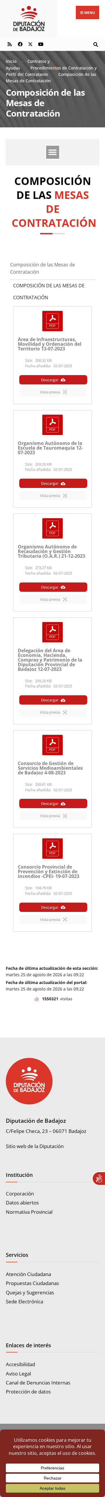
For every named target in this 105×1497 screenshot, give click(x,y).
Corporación (20, 1193)
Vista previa (50, 392)
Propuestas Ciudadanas (32, 1283)
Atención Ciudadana (28, 1274)
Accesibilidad (20, 1364)
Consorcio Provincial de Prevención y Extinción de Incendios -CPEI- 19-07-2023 (48, 871)
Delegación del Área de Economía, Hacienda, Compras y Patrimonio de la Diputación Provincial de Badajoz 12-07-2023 (50, 659)
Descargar (49, 379)
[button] (52, 152)
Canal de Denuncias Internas (38, 1382)
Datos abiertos (22, 1202)
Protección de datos (28, 1391)
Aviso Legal (18, 1373)
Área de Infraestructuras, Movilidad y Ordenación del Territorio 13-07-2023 (49, 344)
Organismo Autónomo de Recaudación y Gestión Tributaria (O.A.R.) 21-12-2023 (51, 551)
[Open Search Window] (95, 44)
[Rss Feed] (9, 44)
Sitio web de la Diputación (35, 1146)
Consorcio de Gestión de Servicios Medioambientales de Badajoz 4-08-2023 (50, 768)
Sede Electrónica (24, 1301)
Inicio (11, 61)
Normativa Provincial (29, 1212)
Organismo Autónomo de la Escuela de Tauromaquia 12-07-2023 (50, 448)
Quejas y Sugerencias (30, 1292)
